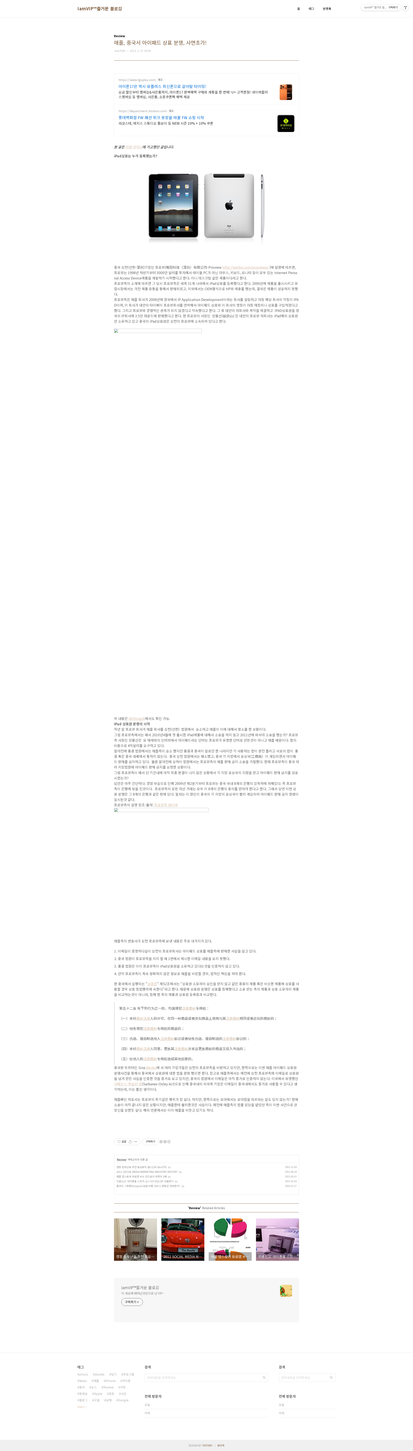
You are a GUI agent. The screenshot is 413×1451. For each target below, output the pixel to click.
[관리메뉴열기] (405, 7)
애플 (96, 1381)
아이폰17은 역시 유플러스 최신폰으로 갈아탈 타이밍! (162, 86)
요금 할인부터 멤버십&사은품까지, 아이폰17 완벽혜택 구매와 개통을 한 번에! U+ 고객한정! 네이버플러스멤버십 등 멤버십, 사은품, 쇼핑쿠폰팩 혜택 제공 (193, 94)
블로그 (83, 1400)
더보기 (81, 1407)
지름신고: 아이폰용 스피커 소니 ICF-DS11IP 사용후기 (145, 1181)
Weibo (150, 1067)
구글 (97, 1400)
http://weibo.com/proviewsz (245, 267)
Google (123, 1400)
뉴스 (94, 1387)
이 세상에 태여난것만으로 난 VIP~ (142, 1293)
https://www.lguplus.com (137, 80)
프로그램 (128, 1374)
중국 (82, 1387)
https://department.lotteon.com (143, 111)
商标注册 (143, 1018)
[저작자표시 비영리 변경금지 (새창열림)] (165, 1141)
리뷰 (123, 1387)
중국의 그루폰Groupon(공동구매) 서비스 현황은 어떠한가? (148, 1186)
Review (121, 1159)
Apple (98, 1393)
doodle (100, 1374)
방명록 (327, 8)
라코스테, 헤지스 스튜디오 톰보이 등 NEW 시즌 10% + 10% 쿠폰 (166, 123)
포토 (111, 1393)
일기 (114, 1374)
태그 (311, 8)
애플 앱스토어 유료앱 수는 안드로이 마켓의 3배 (141, 1176)
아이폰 (126, 1381)
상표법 (152, 983)
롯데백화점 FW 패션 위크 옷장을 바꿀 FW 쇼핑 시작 (161, 117)
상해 (109, 1400)
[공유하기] (130, 1141)
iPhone (110, 1381)
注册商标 (189, 1008)
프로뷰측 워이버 (166, 804)
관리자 (220, 1445)
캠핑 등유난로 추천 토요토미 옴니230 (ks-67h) (141, 1167)
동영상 (83, 1393)
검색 (264, 1377)
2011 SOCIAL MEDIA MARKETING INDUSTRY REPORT (147, 1171)
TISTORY (207, 1445)
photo (83, 1374)
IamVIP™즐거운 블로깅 (99, 9)
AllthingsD (137, 718)
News (83, 1381)
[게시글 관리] (135, 1141)
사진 (123, 1393)
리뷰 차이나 (133, 146)
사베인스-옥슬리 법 (128, 1083)
